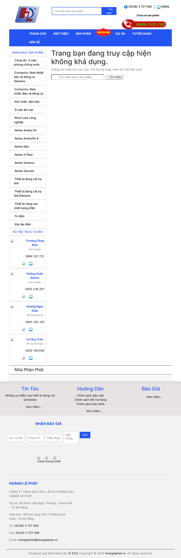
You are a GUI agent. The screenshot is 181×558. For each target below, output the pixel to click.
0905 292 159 (34, 322)
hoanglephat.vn (115, 553)
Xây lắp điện (22, 224)
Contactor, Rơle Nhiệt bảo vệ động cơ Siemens (28, 77)
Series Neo (21, 146)
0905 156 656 (34, 350)
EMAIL (165, 6)
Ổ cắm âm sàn (23, 109)
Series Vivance (24, 163)
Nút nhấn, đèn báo (27, 101)
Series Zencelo (24, 171)
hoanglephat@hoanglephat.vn (38, 540)
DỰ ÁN (120, 33)
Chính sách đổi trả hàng (90, 399)
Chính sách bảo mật (90, 395)
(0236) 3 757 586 (27, 532)
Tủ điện (19, 216)
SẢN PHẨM (83, 33)
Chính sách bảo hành (90, 404)
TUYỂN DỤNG (141, 33)
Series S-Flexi (23, 154)
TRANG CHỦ (37, 33)
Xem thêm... (34, 407)
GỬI (85, 435)
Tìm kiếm (109, 11)
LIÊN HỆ (34, 42)
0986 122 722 (34, 256)
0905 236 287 (34, 289)
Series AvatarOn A (26, 138)
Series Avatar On (25, 130)
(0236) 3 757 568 (140, 6)
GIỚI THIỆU (61, 33)
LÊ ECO (73, 553)
